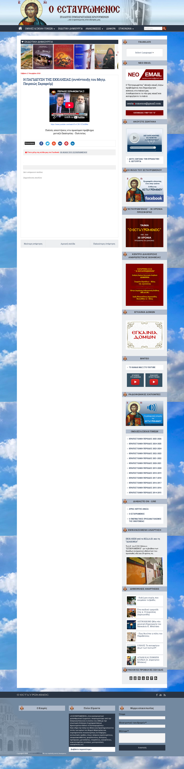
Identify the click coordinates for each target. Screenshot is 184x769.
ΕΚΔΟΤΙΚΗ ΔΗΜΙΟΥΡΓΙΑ (70, 28)
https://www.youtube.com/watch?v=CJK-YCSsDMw (69, 124)
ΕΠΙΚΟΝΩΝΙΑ (126, 28)
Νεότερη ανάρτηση (33, 243)
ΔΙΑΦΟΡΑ (111, 28)
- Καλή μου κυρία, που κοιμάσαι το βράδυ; (147, 598)
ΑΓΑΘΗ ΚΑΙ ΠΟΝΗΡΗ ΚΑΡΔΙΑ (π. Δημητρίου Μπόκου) (148, 659)
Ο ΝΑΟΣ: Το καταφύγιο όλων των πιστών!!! (148, 646)
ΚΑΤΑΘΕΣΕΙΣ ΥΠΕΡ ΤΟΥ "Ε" (145, 113)
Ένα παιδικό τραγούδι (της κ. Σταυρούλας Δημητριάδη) (147, 612)
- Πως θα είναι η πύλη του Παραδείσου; (149, 634)
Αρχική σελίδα (68, 243)
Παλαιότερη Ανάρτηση (104, 243)
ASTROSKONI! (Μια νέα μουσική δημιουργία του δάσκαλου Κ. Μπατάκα (149, 624)
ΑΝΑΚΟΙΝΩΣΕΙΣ (94, 28)
